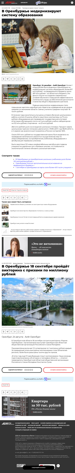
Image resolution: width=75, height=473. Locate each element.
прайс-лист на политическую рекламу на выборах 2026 (44, 427)
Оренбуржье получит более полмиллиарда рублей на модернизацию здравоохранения (37, 217)
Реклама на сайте (63, 425)
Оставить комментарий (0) (58, 175)
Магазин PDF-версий (34, 425)
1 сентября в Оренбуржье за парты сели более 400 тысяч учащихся (43, 167)
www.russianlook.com (12, 74)
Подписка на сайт (20, 425)
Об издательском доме (22, 423)
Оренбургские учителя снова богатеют (22, 223)
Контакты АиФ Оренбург (49, 425)
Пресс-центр (35, 423)
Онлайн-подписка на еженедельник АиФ (53, 423)
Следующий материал (38, 467)
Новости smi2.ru (8, 257)
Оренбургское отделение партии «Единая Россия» (17, 327)
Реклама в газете (20, 427)
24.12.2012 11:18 (6, 8)
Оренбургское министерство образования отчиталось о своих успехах (32, 211)
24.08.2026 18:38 (6, 263)
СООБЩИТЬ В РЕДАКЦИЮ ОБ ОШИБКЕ (26, 430)
